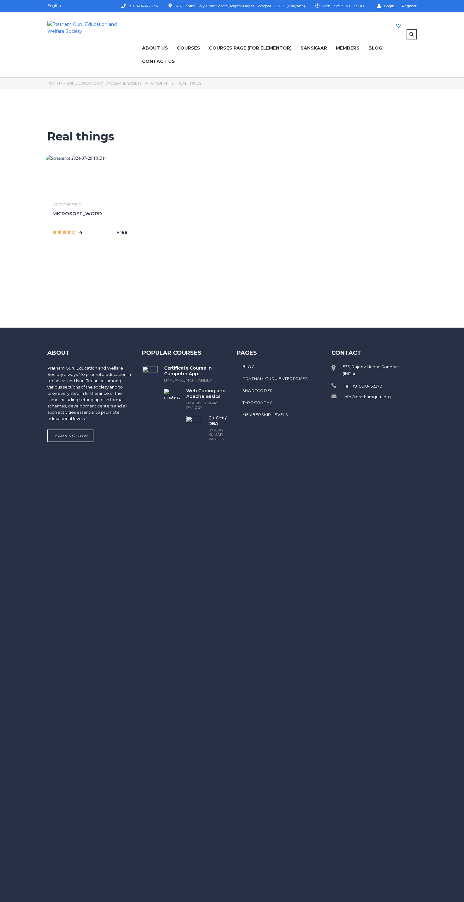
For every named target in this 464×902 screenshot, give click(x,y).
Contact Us (158, 61)
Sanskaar (313, 48)
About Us (155, 48)
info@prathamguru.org (367, 396)
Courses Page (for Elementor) (250, 48)
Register (409, 6)
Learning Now (70, 435)
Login (389, 5)
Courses (188, 48)
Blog (375, 48)
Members (348, 48)
